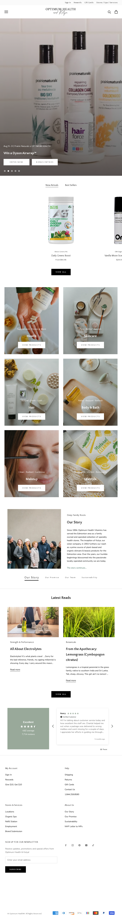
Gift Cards (89, 2)
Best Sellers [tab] (71, 185)
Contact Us (70, 789)
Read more (15, 669)
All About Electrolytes (26, 649)
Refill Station (11, 821)
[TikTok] (93, 845)
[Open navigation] (6, 12)
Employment (11, 826)
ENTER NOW (16, 162)
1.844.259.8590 (72, 794)
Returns (68, 779)
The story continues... (77, 567)
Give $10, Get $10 (13, 784)
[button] (53, 726)
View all (61, 272)
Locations (9, 811)
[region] (82, 726)
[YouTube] (86, 845)
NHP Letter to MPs (74, 826)
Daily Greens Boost (61, 255)
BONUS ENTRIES (44, 162)
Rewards (78, 2)
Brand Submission (13, 831)
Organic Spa (11, 816)
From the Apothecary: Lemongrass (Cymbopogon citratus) (85, 654)
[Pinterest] (79, 845)
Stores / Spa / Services (107, 2)
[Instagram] (73, 845)
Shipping (69, 774)
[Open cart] (116, 12)
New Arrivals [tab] (52, 185)
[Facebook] (66, 845)
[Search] (109, 11)
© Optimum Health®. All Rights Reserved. (24, 914)
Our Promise (70, 816)
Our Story (69, 811)
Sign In (68, 2)
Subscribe (16, 869)
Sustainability (71, 821)
